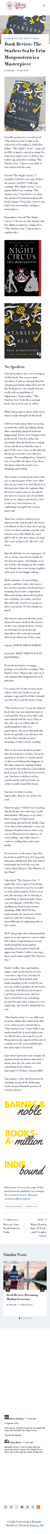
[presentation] (25, 1275)
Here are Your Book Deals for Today (11, 1226)
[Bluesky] (16, 1507)
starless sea (31, 1206)
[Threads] (11, 1507)
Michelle (11, 70)
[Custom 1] (38, 1507)
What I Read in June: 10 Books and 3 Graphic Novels (38, 1228)
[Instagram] (5, 1507)
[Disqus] (25, 1372)
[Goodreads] (32, 1507)
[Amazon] (27, 1507)
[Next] (42, 1288)
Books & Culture (13, 39)
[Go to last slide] (8, 1288)
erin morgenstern (14, 1206)
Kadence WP (37, 1525)
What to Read (31, 39)
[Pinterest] (22, 1507)
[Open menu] (44, 5)
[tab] (19, 1318)
